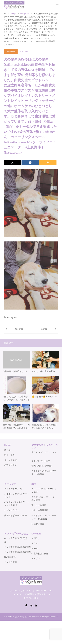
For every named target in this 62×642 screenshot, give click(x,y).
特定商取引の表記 (40, 553)
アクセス (36, 543)
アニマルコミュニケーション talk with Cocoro (23, 617)
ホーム (7, 450)
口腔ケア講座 (38, 524)
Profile (35, 548)
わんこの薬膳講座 (40, 510)
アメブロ (36, 558)
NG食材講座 (10, 557)
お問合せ (36, 538)
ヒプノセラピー (11, 510)
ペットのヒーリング (13, 488)
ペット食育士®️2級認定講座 (17, 552)
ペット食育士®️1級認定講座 (17, 547)
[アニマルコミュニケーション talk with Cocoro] (14, 5)
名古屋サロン (10, 465)
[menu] (57, 5)
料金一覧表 (9, 455)
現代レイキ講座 (39, 505)
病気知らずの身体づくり (15, 515)
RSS (36, 605)
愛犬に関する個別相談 (42, 465)
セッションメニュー (41, 460)
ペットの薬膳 (10, 562)
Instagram (11, 51)
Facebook (26, 605)
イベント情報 (10, 460)
